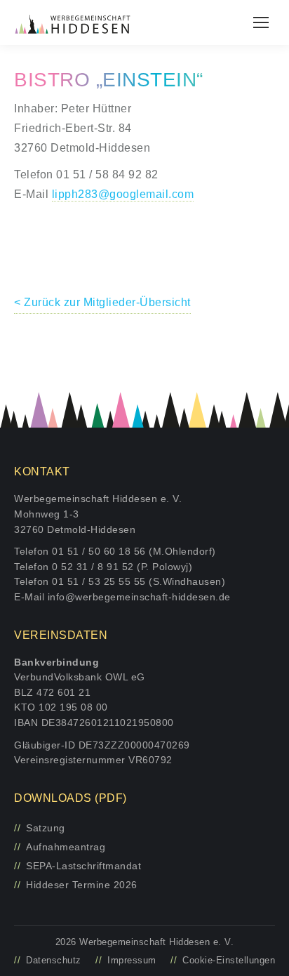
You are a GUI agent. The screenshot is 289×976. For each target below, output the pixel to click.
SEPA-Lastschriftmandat (83, 865)
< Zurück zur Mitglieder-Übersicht (102, 302)
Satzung (45, 827)
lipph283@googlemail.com (123, 194)
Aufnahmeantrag (65, 846)
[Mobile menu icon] (261, 22)
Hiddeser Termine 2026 (81, 884)
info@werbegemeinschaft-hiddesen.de (139, 596)
